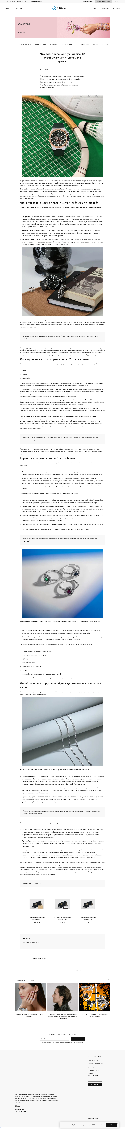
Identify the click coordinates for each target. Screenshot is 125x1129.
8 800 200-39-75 (10, 1)
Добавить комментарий (83, 970)
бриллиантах (44, 419)
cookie (93, 1124)
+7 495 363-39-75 (22, 1)
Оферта (17, 1106)
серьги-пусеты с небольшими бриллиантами (73, 421)
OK (111, 1125)
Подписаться (78, 1039)
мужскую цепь (61, 322)
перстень (102, 322)
